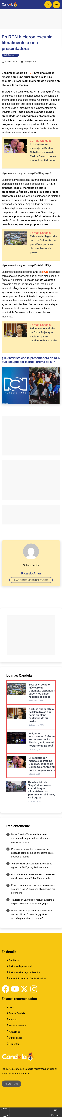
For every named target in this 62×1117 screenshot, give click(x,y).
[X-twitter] (24, 989)
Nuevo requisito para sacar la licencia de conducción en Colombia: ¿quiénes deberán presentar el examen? (32, 914)
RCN (30, 73)
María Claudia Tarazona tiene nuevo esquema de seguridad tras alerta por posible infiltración (30, 838)
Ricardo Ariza (11, 62)
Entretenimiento (10, 55)
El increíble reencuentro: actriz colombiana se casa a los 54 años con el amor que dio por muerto (33, 889)
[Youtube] (15, 989)
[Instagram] (34, 989)
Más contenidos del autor (31, 580)
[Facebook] (6, 989)
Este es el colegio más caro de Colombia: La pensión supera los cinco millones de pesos (43, 244)
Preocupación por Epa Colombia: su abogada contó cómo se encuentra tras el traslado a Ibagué (32, 853)
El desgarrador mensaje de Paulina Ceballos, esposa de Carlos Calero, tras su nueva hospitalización (43, 152)
